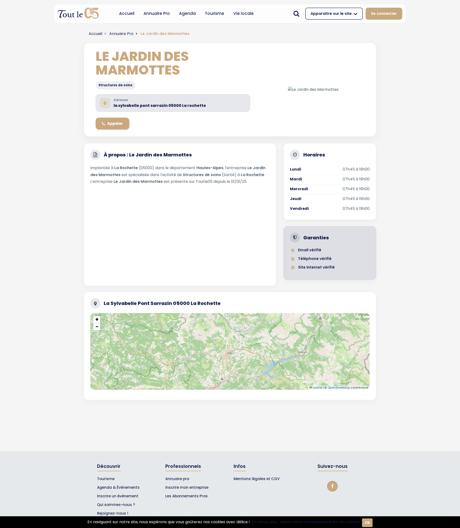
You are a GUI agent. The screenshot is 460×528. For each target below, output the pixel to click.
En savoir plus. (265, 522)
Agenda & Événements (118, 487)
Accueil (126, 13)
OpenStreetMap (339, 387)
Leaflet (317, 387)
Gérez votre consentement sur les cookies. (320, 522)
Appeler (115, 123)
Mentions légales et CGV (257, 478)
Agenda (187, 13)
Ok (367, 522)
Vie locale (243, 13)
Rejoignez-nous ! (112, 513)
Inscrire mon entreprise (186, 487)
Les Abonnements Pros (186, 496)
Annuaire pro (177, 478)
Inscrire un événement (117, 496)
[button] (96, 319)
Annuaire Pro (157, 13)
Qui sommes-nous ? (116, 504)
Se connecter (384, 13)
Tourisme (214, 13)
